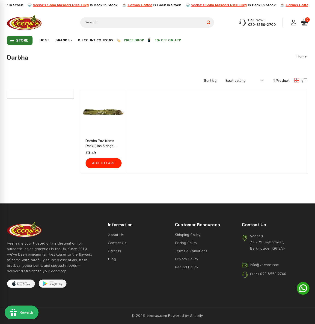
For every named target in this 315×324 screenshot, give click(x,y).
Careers (114, 251)
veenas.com (157, 315)
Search (208, 22)
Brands (64, 40)
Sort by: (210, 80)
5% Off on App (168, 40)
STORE (22, 40)
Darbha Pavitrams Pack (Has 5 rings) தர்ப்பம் (100, 143)
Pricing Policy (186, 243)
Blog (112, 259)
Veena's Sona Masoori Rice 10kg (54, 5)
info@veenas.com (264, 265)
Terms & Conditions (191, 251)
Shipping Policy (188, 235)
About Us (116, 235)
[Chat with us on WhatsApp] (303, 289)
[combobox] (147, 22)
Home (45, 40)
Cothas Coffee (133, 5)
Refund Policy (186, 267)
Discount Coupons (95, 40)
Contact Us (117, 243)
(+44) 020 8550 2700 (268, 274)
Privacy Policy (186, 259)
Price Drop (134, 40)
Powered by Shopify (185, 315)
